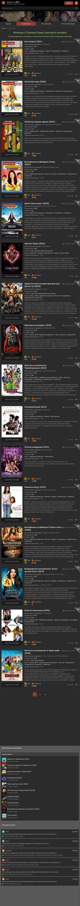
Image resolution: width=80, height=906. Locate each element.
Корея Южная (39, 660)
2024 (35, 248)
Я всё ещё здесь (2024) (12, 884)
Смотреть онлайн (12, 74)
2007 (35, 169)
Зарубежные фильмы (46, 296)
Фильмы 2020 (33, 296)
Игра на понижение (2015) (37, 610)
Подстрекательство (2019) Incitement (18, 874)
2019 (35, 330)
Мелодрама (49, 213)
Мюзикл (48, 51)
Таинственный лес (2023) (13, 836)
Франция (44, 251)
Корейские (46, 664)
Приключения (72, 174)
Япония (53, 293)
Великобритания (44, 293)
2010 (35, 492)
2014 (35, 412)
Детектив (59, 131)
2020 (35, 291)
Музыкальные (68, 91)
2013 (35, 576)
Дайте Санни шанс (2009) (36, 203)
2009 (35, 208)
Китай (36, 293)
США (32, 49)
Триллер (40, 253)
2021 (35, 127)
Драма (54, 174)
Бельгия (50, 251)
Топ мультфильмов (68, 24)
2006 (35, 87)
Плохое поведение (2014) (36, 447)
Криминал (27, 133)
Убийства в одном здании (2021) (39, 121)
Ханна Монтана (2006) (35, 81)
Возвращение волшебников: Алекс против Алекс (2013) (41, 570)
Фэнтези (48, 174)
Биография (73, 620)
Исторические (29, 622)
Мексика (37, 251)
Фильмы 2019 (33, 335)
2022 (35, 373)
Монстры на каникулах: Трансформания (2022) (35, 366)
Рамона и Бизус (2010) (35, 487)
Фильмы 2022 (33, 377)
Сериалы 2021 (34, 131)
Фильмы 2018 (33, 662)
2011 (35, 46)
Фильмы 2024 (64, 253)
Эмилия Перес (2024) (34, 243)
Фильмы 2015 (33, 620)
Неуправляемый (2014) (35, 407)
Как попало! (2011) (33, 41)
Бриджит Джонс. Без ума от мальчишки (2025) (21, 865)
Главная (8, 24)
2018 (35, 658)
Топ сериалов (46, 24)
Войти (68, 3)
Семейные (65, 51)
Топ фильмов (26, 24)
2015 (35, 615)
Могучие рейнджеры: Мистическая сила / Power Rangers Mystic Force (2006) (33, 855)
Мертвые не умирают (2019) (38, 325)
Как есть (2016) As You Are (14, 846)
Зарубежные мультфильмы (48, 377)
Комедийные (56, 51)
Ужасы (56, 335)
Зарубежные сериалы (36, 51)
